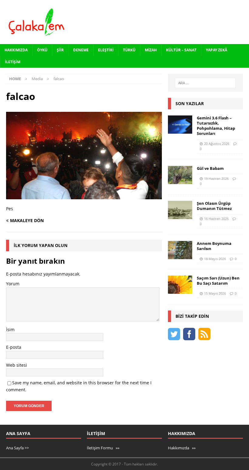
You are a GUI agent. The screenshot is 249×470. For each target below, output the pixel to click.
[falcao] (84, 196)
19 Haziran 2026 (216, 178)
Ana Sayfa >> (17, 448)
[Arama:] (205, 83)
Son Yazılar (190, 103)
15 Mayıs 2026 (215, 293)
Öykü (42, 50)
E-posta (13, 347)
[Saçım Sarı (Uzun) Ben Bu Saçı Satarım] (180, 285)
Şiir (60, 50)
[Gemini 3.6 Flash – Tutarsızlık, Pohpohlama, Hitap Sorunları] (180, 124)
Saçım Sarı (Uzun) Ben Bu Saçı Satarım (218, 280)
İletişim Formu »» (103, 448)
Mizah (151, 50)
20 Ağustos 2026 (216, 143)
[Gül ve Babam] (180, 175)
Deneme (81, 50)
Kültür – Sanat (181, 50)
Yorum (12, 283)
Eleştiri (106, 50)
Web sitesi (16, 365)
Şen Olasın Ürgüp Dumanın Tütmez (214, 206)
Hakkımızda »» (182, 448)
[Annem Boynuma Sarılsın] (180, 250)
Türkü (129, 50)
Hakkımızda (16, 50)
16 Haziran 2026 (216, 218)
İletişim (12, 61)
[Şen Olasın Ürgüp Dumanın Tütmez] (180, 210)
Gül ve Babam (210, 168)
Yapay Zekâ (216, 50)
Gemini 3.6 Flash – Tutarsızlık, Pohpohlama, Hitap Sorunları (216, 125)
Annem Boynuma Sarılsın (214, 246)
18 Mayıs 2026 (215, 258)
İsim (10, 329)
